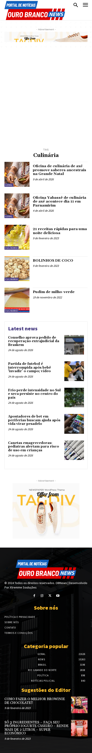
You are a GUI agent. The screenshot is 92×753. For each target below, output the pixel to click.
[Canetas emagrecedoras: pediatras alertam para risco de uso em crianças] (74, 450)
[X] (50, 595)
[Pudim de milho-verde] (16, 300)
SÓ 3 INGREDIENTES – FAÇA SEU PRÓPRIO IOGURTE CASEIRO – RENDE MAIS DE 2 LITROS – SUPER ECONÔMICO (36, 728)
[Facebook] (34, 595)
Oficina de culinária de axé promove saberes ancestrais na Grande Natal (59, 170)
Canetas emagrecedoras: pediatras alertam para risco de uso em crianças (33, 446)
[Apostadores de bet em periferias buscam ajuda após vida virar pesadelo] (74, 424)
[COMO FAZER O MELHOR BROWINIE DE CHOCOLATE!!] (79, 705)
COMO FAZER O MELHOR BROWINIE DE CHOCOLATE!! (34, 701)
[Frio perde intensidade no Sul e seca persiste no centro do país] (74, 397)
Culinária (11, 248)
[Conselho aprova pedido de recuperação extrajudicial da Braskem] (74, 345)
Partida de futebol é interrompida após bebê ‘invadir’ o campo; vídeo (29, 367)
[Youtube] (58, 595)
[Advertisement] (46, 99)
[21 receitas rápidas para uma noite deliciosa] (16, 237)
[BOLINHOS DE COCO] (16, 268)
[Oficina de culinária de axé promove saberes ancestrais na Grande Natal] (16, 174)
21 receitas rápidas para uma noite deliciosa (60, 231)
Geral (9, 185)
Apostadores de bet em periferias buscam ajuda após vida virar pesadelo (34, 420)
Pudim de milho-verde (54, 292)
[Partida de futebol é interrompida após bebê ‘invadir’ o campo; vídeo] (74, 371)
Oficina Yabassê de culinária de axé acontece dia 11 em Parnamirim (59, 201)
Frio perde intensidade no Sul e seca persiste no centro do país (34, 394)
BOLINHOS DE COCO (53, 260)
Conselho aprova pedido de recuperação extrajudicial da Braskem (33, 341)
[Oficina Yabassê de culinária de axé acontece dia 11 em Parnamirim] (16, 205)
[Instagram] (42, 595)
